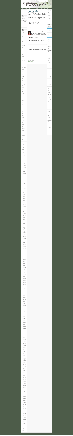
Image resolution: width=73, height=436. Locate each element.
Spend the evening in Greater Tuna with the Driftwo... (24, 173)
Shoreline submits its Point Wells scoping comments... (24, 175)
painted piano (23, 97)
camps (22, 41)
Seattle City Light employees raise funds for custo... (24, 348)
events (22, 62)
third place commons (23, 133)
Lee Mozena (32, 31)
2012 (22, 428)
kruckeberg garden (23, 85)
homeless (22, 78)
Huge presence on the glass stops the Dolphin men (24, 411)
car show (22, 43)
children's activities (23, 45)
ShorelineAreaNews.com (30, 61)
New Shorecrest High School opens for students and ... (24, 221)
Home (22, 8)
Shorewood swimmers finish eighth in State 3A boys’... (24, 171)
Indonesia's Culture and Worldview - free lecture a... (24, 225)
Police (37, 8)
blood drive (23, 38)
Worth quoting (24, 372)
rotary (22, 113)
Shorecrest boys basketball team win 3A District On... (24, 307)
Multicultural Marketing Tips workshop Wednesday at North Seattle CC (35, 11)
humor (22, 80)
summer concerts (23, 128)
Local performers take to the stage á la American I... (24, 324)
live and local (23, 87)
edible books (23, 58)
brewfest (22, 39)
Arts (34, 8)
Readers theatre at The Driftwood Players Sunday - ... (24, 359)
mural (22, 91)
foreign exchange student (24, 67)
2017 (22, 149)
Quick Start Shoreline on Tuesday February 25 (24, 269)
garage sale (23, 69)
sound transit (23, 124)
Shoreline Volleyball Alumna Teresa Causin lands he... (24, 344)
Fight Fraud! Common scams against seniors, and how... (24, 425)
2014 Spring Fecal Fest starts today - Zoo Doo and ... (24, 188)
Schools (44, 8)
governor (22, 72)
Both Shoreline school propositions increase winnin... (24, 408)
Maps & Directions (41, 29)
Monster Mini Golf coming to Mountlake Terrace (49, 16)
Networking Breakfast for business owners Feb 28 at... (24, 318)
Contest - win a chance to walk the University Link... (24, 304)
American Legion (49, 51)
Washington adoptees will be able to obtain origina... (24, 423)
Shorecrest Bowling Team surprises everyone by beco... (24, 378)
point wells (22, 102)
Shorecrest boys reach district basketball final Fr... (24, 335)
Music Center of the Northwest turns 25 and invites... (24, 263)
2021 (22, 146)
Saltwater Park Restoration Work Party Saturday (24, 392)
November (24, 153)
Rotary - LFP (49, 58)
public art (22, 106)
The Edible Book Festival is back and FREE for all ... (24, 244)
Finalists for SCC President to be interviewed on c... (24, 219)
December (24, 152)
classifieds (22, 49)
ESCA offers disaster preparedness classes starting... (24, 312)
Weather (47, 8)
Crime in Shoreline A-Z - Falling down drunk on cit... (24, 267)
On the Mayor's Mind (24, 272)
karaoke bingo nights (23, 84)
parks (22, 98)
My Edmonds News (49, 121)
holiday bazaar (23, 76)
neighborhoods (23, 93)
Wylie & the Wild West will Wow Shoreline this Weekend (24, 376)
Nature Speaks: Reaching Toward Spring (24, 389)
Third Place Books (49, 77)
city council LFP (23, 48)
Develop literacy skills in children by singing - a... (24, 309)
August (23, 155)
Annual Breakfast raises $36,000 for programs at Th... (24, 233)
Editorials (48, 34)
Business (29, 8)
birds (22, 37)
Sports (41, 8)
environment (23, 61)
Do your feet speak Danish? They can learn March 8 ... (24, 404)
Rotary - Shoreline (49, 62)
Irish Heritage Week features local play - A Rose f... (24, 229)
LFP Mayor (23, 32)
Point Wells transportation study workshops (24, 198)
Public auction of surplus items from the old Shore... (24, 400)
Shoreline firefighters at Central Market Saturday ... (24, 200)
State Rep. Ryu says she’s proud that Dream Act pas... (24, 380)
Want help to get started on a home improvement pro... (24, 235)
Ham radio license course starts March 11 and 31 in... (24, 299)
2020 (22, 147)
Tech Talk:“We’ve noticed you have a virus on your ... (24, 297)
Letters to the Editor (49, 33)
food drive (22, 65)
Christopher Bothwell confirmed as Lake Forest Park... (24, 357)
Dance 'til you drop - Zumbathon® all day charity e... (24, 274)
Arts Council (49, 52)
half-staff (22, 73)
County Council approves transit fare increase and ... (24, 250)
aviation (22, 36)
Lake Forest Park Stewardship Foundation (49, 60)
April (23, 158)
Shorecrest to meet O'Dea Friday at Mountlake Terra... (24, 246)
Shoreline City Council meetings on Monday (24, 295)
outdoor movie (23, 96)
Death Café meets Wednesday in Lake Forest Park (24, 421)
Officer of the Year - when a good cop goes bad (24, 398)
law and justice (23, 86)
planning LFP (23, 100)
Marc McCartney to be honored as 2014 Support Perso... (24, 164)
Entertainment (26, 8)
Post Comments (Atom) (32, 60)
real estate (22, 108)
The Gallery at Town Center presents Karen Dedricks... (24, 206)
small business (23, 122)
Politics (32, 8)
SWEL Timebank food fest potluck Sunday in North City (24, 314)
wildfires (22, 139)
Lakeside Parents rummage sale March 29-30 (24, 316)
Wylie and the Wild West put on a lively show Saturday (24, 285)
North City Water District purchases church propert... (24, 374)
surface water (23, 130)
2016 (22, 150)
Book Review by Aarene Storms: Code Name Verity (24, 208)
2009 (22, 430)
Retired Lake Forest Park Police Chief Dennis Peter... (24, 223)
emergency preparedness (24, 60)
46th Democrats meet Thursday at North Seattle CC (24, 353)
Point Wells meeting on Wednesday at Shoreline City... (24, 259)
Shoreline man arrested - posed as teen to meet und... (24, 212)
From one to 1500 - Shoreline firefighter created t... (24, 196)
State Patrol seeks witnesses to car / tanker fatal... (24, 402)
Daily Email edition (30, 63)
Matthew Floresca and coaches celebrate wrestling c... (24, 276)
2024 (22, 144)
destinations (23, 56)
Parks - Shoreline (49, 84)
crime (22, 54)
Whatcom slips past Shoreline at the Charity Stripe (24, 261)
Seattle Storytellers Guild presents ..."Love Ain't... (24, 382)
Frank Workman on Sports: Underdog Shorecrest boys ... (24, 355)
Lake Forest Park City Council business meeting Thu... (24, 231)
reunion (22, 111)
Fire (39, 8)
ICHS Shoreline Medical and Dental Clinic (49, 92)
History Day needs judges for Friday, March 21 (24, 293)
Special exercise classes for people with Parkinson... (24, 328)
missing (22, 89)
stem (22, 126)
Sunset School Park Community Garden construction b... (24, 253)
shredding (22, 121)
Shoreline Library (49, 76)
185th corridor (23, 30)
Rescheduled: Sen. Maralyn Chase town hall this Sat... (24, 346)
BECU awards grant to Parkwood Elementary (24, 210)
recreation (22, 109)
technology (23, 132)
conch (22, 52)
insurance (22, 82)
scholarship (23, 115)
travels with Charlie (23, 135)
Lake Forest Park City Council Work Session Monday (24, 287)
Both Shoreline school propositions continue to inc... (24, 289)
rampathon (22, 107)
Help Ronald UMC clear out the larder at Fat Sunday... (24, 214)
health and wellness (23, 74)
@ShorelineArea (31, 62)
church (22, 47)
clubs (22, 50)
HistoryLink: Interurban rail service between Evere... (24, 340)
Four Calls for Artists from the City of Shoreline (24, 166)
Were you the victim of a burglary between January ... (24, 366)
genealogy (22, 71)
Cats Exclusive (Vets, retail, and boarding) (49, 115)
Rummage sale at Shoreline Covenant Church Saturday (24, 168)
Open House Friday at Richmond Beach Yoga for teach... (24, 333)
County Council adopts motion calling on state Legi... (24, 227)
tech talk (22, 131)
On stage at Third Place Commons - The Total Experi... (24, 362)
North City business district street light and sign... (24, 283)
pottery (22, 104)
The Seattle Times (49, 127)
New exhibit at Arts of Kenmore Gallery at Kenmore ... (24, 320)
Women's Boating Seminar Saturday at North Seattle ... (24, 364)
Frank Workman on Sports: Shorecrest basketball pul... (24, 248)
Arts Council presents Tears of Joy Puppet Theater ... (24, 237)
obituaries (22, 95)
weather (22, 137)
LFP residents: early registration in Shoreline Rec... (24, 368)
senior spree (23, 117)
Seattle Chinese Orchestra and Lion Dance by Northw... (24, 322)
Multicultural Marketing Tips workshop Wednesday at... (24, 291)
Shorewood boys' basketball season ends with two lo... (24, 394)
